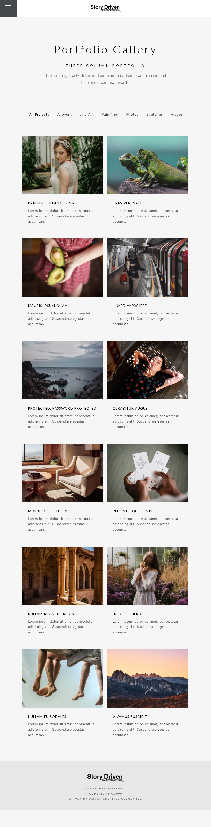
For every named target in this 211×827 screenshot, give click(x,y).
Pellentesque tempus (134, 511)
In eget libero (127, 614)
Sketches (155, 114)
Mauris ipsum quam (48, 306)
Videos (177, 114)
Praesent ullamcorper (51, 203)
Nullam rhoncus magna (52, 614)
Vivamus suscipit (130, 716)
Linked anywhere (130, 306)
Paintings (110, 114)
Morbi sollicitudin (47, 511)
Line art (87, 114)
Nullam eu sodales (47, 716)
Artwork (64, 114)
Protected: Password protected (62, 408)
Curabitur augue (130, 408)
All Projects (39, 114)
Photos (132, 114)
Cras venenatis (128, 203)
